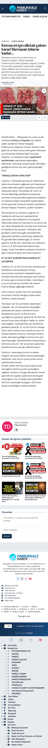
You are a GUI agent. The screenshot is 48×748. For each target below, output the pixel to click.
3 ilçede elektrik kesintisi (11, 476)
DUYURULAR (17, 682)
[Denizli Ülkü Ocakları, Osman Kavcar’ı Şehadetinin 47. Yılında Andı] (12, 488)
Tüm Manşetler (10, 595)
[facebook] (11, 640)
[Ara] (45, 8)
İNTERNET (16, 693)
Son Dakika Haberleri (12, 598)
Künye (10, 719)
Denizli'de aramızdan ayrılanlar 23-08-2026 (33, 457)
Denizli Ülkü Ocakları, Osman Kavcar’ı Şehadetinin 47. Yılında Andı (10, 498)
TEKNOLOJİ (16, 685)
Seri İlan (11, 708)
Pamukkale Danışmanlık (22, 690)
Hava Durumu (10, 588)
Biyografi (12, 713)
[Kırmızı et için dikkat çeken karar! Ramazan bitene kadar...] (24, 101)
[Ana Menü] (2, 8)
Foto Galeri (13, 696)
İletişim (11, 722)
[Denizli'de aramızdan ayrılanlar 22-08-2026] (35, 468)
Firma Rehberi (14, 705)
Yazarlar (12, 702)
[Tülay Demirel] (7, 426)
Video (10, 699)
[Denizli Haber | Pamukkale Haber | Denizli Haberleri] (23, 9)
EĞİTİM (6, 612)
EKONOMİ (23, 609)
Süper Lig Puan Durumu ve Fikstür (26, 736)
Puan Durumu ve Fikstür (14, 593)
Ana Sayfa (12, 645)
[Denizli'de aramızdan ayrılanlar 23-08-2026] (35, 448)
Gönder (6, 536)
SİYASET (41, 609)
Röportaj (12, 710)
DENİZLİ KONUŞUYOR (21, 679)
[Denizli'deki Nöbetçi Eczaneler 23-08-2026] (12, 448)
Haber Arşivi (9, 600)
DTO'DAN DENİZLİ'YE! (11, 16)
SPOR (32, 609)
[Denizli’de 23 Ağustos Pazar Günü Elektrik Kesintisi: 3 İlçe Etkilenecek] (35, 488)
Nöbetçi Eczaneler (11, 585)
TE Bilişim (29, 633)
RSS (9, 626)
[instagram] (31, 640)
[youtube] (40, 640)
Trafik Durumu (10, 590)
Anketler (12, 716)
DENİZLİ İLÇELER (40, 16)
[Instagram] (26, 579)
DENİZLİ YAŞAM (18, 612)
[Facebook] (18, 579)
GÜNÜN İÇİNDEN (18, 41)
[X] (22, 579)
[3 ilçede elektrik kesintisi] (12, 468)
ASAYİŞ (25, 607)
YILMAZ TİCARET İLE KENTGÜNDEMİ (27, 688)
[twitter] (21, 640)
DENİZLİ (26, 16)
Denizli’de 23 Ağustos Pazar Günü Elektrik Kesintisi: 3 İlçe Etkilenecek (35, 498)
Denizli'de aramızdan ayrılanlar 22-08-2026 (33, 477)
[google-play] (24, 616)
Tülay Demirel (20, 425)
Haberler (5, 41)
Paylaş (6, 117)
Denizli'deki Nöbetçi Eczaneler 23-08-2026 (10, 457)
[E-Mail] (16, 430)
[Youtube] (30, 579)
